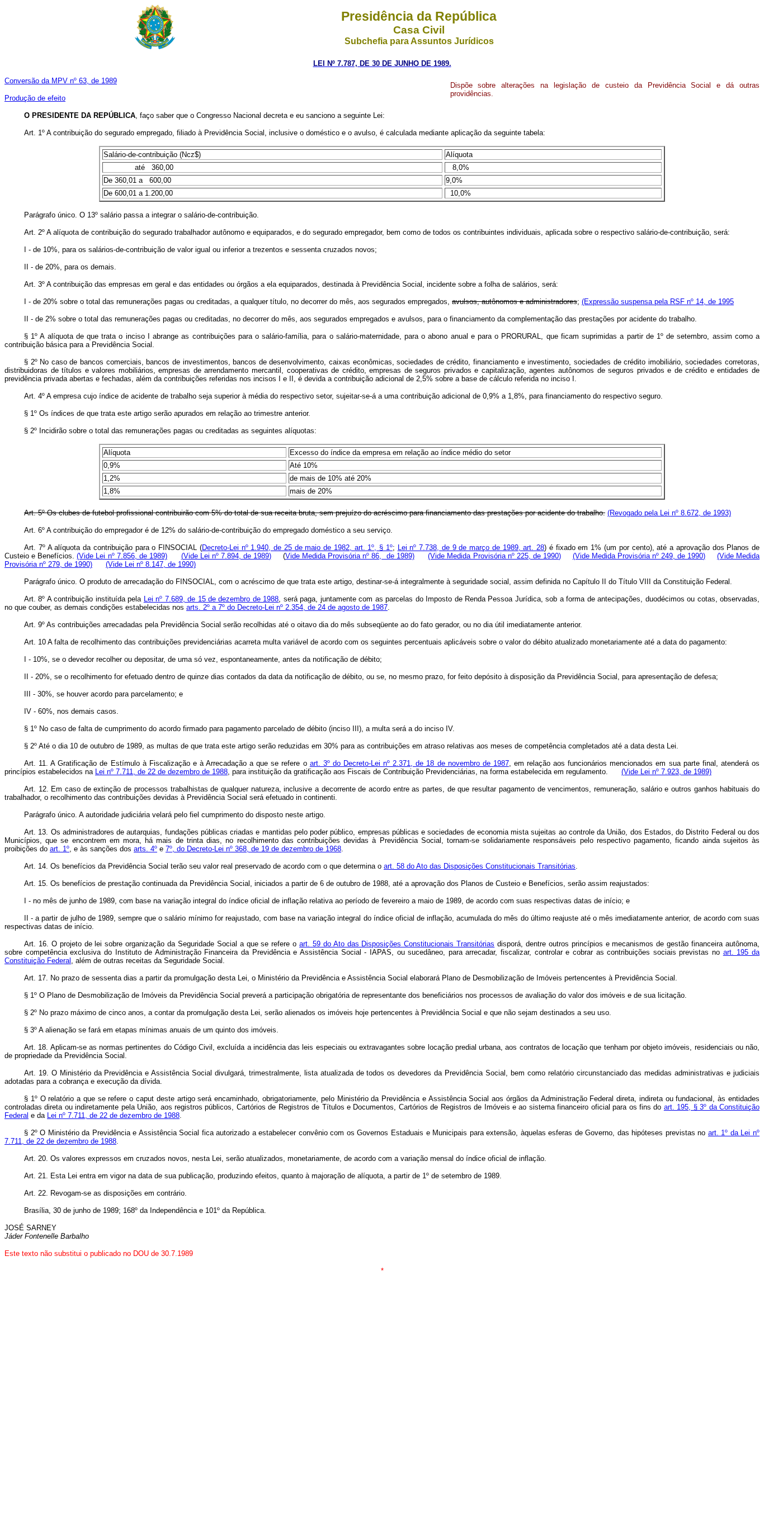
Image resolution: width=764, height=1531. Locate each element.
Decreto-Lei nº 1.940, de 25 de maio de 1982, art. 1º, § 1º (297, 547)
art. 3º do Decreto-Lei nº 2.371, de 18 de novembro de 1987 (409, 763)
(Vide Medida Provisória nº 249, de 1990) (639, 556)
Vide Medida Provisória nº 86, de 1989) (349, 556)
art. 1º (59, 849)
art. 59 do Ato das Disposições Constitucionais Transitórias (396, 944)
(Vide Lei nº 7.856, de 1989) (122, 556)
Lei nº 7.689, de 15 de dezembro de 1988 (211, 599)
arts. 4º (145, 849)
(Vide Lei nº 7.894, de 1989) (226, 556)
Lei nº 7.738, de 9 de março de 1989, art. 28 (471, 547)
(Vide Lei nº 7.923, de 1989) (666, 771)
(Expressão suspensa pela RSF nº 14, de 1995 (658, 301)
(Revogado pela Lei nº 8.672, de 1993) (669, 513)
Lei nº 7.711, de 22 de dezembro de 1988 (161, 771)
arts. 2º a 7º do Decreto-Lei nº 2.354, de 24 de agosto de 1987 (287, 607)
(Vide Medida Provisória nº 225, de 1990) (494, 556)
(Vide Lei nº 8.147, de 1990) (151, 564)
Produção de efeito (34, 98)
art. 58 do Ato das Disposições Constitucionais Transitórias (480, 866)
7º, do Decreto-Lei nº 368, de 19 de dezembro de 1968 (253, 849)
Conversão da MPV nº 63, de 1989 (60, 81)
